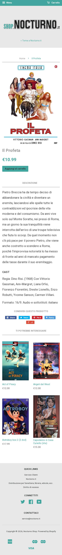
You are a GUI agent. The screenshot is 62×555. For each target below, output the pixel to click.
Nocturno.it (31, 479)
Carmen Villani (44, 295)
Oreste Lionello (39, 289)
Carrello (55, 2)
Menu (9, 2)
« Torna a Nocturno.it (31, 40)
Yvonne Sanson (23, 295)
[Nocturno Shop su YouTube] (39, 503)
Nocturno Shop (30, 531)
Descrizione (29, 183)
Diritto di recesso (31, 487)
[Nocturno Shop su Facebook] (31, 503)
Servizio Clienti (31, 475)
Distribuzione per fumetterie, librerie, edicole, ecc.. (31, 483)
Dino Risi (17, 279)
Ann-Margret (24, 284)
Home (22, 58)
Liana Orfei (41, 284)
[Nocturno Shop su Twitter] (22, 503)
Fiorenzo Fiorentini (15, 289)
